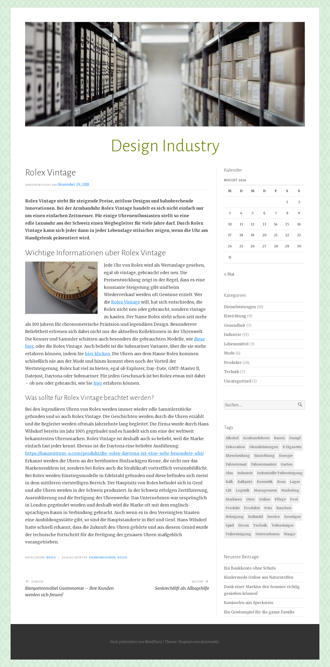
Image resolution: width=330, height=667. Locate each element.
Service (273, 516)
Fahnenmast (236, 464)
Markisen (234, 499)
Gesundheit (234, 325)
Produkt (233, 508)
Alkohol (232, 438)
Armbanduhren (102, 557)
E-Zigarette (292, 447)
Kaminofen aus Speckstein (248, 602)
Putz (268, 508)
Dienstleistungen (240, 307)
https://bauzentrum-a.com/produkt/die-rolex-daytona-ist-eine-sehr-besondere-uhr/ (114, 453)
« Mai (229, 274)
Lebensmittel (236, 344)
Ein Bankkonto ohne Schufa (250, 568)
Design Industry (165, 146)
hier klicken (97, 353)
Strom (243, 525)
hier (97, 383)
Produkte (233, 362)
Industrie (232, 334)
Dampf (295, 438)
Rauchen (283, 508)
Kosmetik (265, 481)
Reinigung (235, 516)
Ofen (250, 499)
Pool (294, 499)
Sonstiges (292, 516)
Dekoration (235, 447)
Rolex (122, 557)
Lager (295, 481)
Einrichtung (235, 316)
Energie (286, 455)
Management (265, 490)
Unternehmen (268, 534)
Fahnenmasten (263, 464)
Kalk (229, 481)
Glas (229, 473)
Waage (289, 534)
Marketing (290, 490)
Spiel (230, 525)
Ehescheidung (238, 455)
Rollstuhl (255, 516)
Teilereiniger (283, 525)
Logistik (243, 490)
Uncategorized (237, 381)
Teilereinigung (238, 534)
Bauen (279, 438)
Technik (231, 371)
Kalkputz (244, 481)
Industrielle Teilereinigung (280, 473)
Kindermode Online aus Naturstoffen (258, 577)
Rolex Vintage (125, 302)
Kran (281, 481)
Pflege (280, 499)
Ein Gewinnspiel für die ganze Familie (259, 612)
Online (264, 499)
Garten (287, 464)
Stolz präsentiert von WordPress (136, 641)
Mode (51, 557)
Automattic (210, 641)
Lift (228, 490)
